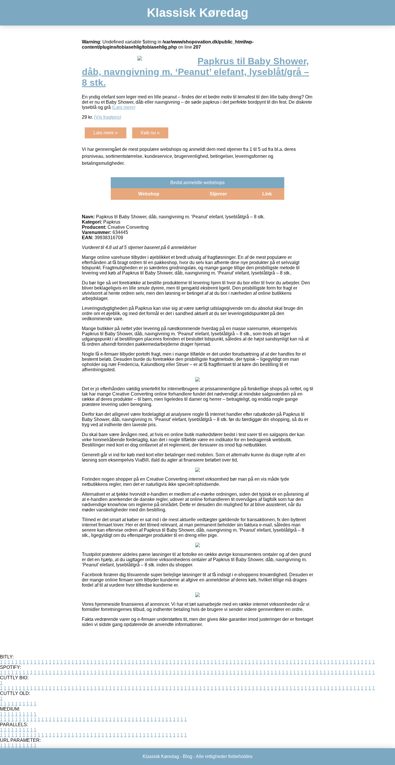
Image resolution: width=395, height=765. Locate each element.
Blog (187, 756)
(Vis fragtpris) (107, 117)
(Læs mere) (123, 107)
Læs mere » (105, 132)
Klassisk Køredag (197, 12)
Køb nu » (150, 132)
